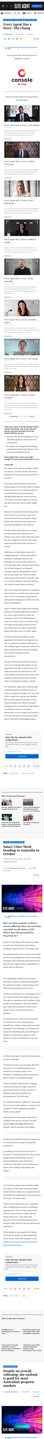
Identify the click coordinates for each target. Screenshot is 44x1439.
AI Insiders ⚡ (37, 6)
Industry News (30, 20)
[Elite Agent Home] (22, 6)
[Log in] (3, 6)
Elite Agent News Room (17, 868)
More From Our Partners (13, 796)
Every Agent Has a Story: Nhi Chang (21, 358)
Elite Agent (9, 34)
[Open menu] (7, 6)
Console (36, 459)
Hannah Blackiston (12, 1392)
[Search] (11, 6)
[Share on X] (13, 38)
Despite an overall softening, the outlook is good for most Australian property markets (20, 1378)
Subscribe (22, 756)
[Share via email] (17, 38)
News (6, 842)
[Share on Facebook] (5, 38)
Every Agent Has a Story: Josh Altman (21, 125)
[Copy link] (21, 38)
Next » (32, 416)
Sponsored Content (12, 20)
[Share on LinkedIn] (9, 38)
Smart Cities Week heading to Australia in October (21, 850)
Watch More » (8, 139)
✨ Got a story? (22, 1426)
